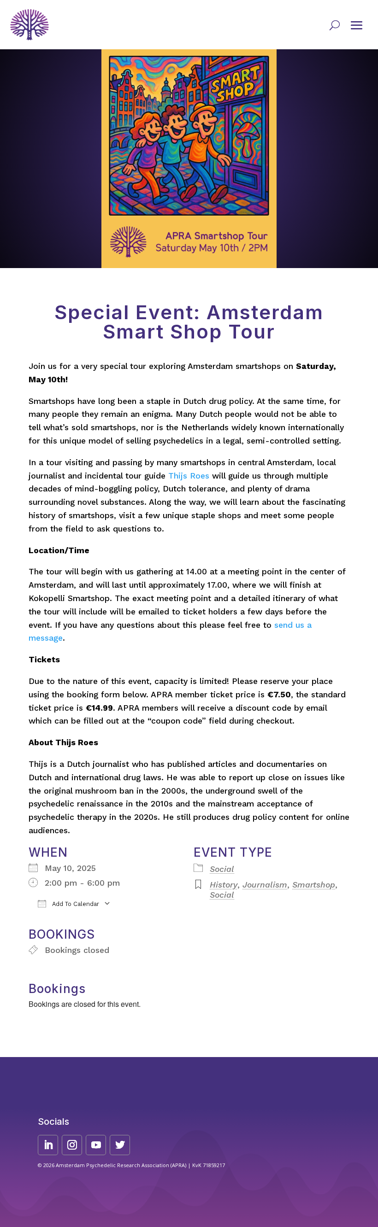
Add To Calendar (75, 903)
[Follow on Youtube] (96, 1145)
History (223, 885)
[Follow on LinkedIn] (48, 1145)
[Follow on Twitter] (120, 1145)
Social (222, 869)
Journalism (264, 885)
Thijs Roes (188, 476)
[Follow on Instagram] (72, 1145)
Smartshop (313, 885)
